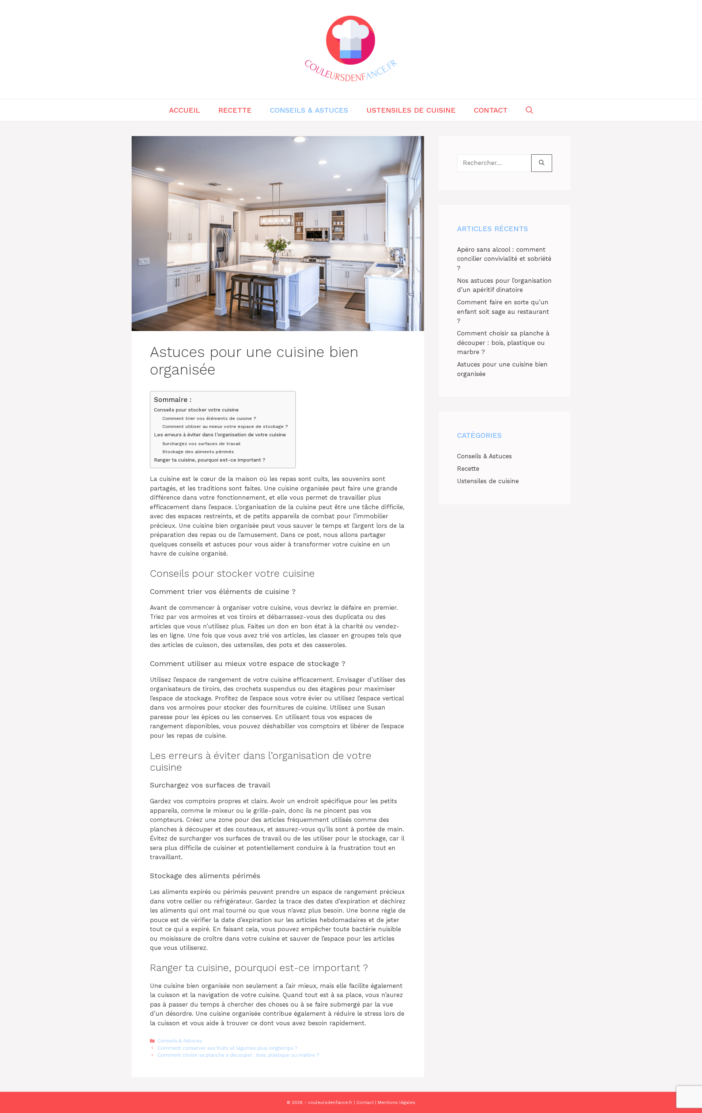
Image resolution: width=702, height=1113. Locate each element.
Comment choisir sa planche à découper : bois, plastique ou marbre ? (238, 1055)
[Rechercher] (541, 163)
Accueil (184, 110)
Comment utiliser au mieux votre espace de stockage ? (225, 426)
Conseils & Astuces (309, 110)
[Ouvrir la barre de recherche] (529, 110)
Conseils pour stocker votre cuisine (196, 410)
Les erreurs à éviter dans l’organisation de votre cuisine (220, 434)
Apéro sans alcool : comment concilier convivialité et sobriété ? (504, 259)
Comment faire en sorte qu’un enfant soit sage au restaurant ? (503, 311)
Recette (235, 110)
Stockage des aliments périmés (198, 451)
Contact (490, 110)
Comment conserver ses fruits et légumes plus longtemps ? (227, 1048)
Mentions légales (396, 1102)
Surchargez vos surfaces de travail (201, 443)
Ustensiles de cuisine (411, 110)
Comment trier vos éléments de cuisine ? (209, 418)
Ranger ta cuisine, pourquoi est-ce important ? (209, 460)
